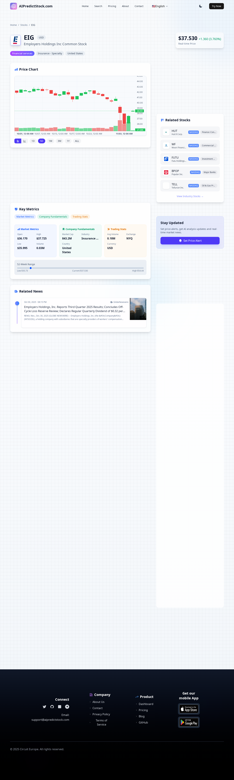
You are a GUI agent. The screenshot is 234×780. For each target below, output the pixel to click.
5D (41, 141)
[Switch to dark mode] (201, 6)
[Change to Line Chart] (24, 141)
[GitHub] (52, 707)
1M (50, 141)
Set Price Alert (192, 241)
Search (98, 6)
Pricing (112, 6)
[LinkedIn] (60, 707)
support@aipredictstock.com (50, 720)
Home (85, 6)
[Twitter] (44, 707)
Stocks (24, 25)
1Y (68, 141)
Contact (139, 6)
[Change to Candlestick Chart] (17, 141)
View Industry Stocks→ (190, 196)
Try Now (216, 6)
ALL (77, 141)
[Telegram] (67, 707)
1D (33, 141)
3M (59, 141)
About (125, 6)
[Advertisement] (80, 177)
